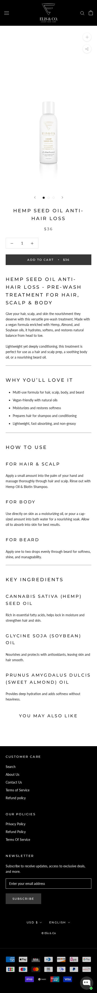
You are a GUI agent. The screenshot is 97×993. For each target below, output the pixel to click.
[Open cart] (91, 12)
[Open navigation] (6, 13)
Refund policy (16, 798)
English (57, 922)
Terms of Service (17, 790)
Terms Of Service (18, 840)
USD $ (32, 922)
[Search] (82, 13)
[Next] (62, 197)
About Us (12, 774)
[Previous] (35, 197)
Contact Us (14, 782)
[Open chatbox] (86, 983)
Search (11, 767)
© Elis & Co (48, 933)
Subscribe (23, 898)
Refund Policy (16, 832)
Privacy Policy (15, 824)
